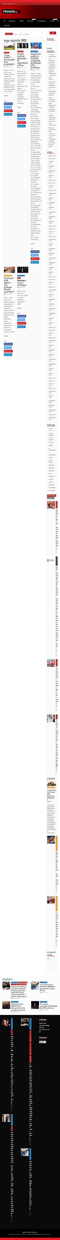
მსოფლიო (31, 20)
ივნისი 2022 (52, 327)
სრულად (6, 95)
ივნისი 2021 (52, 378)
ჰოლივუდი (52, 490)
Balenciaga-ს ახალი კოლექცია (22, 282)
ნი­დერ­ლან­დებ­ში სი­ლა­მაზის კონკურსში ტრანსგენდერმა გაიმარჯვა (36, 60)
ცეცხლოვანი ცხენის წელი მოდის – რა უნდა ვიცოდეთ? (57, 868)
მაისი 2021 (52, 381)
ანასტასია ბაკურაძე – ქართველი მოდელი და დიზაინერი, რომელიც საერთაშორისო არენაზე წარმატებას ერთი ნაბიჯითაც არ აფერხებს (12, 1172)
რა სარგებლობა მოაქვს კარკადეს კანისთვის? (57, 925)
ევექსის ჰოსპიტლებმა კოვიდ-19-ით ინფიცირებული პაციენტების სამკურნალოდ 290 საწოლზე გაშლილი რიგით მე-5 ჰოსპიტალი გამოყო (57, 607)
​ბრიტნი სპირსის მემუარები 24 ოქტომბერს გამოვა (22, 59)
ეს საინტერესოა (41, 21)
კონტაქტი (7, 25)
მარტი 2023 (52, 287)
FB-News (6, 52)
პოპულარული (51, 495)
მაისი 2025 (52, 183)
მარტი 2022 (52, 337)
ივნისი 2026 (52, 156)
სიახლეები (51, 778)
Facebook (9, 104)
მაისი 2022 (52, 330)
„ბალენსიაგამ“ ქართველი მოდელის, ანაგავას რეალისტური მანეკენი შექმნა (57, 743)
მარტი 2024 (52, 236)
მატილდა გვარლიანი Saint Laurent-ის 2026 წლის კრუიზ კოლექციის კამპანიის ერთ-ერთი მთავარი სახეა (52, 137)
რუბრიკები (12, 21)
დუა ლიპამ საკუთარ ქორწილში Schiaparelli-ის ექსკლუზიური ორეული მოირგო (47, 987)
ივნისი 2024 (52, 226)
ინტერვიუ (51, 465)
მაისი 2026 (52, 158)
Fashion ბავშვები (23, 982)
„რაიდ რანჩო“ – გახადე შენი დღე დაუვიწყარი (9, 59)
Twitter (8, 107)
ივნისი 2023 (52, 277)
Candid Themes (46, 1234)
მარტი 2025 (52, 190)
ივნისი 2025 (52, 180)
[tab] (51, 495)
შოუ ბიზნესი (20, 51)
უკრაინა (51, 482)
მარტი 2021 (52, 388)
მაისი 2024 (52, 229)
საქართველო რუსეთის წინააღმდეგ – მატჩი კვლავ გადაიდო (57, 685)
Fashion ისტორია (15, 984)
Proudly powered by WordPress (18, 1234)
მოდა (19, 278)
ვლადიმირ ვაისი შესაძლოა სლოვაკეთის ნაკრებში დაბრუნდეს (57, 527)
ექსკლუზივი (52, 455)
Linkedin (8, 114)
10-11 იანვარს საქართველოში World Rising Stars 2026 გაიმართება (52, 119)
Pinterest (9, 111)
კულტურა (51, 468)
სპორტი (53, 20)
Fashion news (34, 51)
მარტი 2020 (52, 414)
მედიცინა (51, 470)
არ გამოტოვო (7, 979)
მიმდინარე (51, 498)
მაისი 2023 (52, 279)
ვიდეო (51, 457)
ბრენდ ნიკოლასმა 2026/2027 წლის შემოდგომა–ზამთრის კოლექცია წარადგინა (18, 1007)
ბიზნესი (21, 21)
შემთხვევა (52, 485)
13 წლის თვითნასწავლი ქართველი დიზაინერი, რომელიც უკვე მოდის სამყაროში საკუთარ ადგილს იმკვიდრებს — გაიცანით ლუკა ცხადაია (19, 991)
